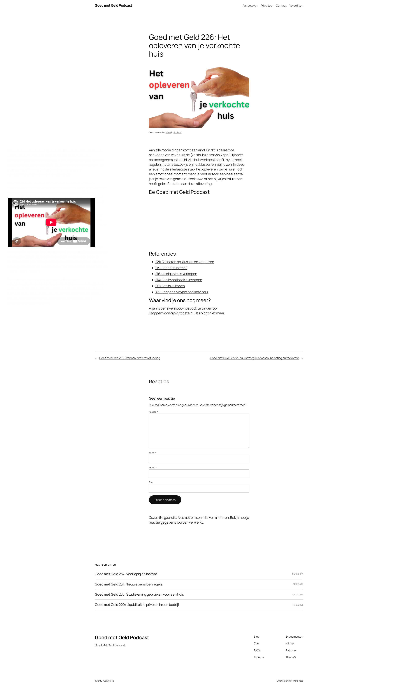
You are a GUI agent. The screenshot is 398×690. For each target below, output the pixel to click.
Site (151, 482)
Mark (168, 132)
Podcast (177, 132)
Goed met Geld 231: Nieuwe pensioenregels (128, 584)
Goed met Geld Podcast (113, 5)
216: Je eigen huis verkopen (176, 273)
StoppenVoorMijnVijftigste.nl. (171, 313)
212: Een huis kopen (170, 286)
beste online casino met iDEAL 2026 (35, 165)
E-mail (152, 467)
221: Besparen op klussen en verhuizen (184, 261)
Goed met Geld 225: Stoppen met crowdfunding (129, 358)
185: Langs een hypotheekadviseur (181, 292)
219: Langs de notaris (171, 268)
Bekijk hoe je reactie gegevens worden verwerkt (199, 520)
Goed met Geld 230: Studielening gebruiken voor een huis (139, 594)
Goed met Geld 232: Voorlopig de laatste (126, 574)
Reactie (153, 411)
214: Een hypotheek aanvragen (178, 279)
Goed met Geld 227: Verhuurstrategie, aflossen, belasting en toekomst (254, 358)
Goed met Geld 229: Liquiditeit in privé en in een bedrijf (137, 605)
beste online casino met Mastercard (69, 288)
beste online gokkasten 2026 (67, 192)
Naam (152, 452)
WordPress (298, 680)
